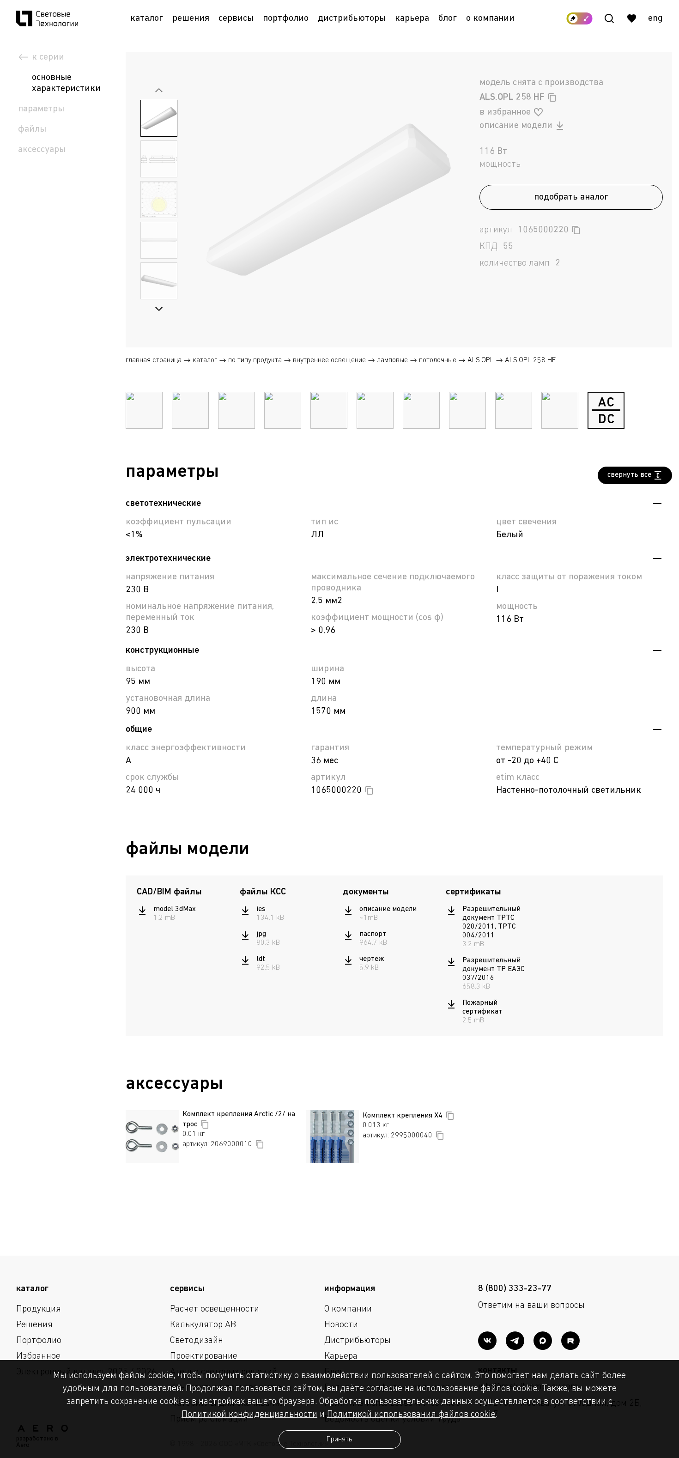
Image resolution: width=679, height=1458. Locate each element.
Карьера (412, 18)
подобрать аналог (571, 197)
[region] (183, 914)
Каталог (146, 18)
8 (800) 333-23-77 (515, 1289)
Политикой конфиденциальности (249, 1414)
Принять (339, 1439)
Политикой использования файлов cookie (411, 1414)
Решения (190, 18)
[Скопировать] (552, 97)
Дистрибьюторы (352, 18)
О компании (490, 18)
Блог (447, 18)
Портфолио (286, 18)
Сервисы (236, 18)
